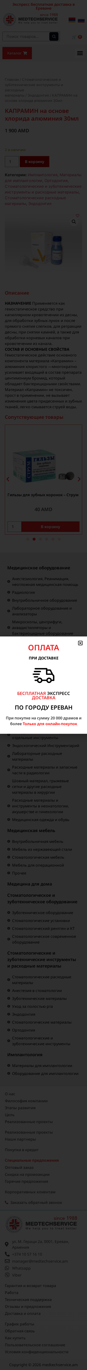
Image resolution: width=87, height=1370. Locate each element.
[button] (80, 643)
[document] (43, 685)
